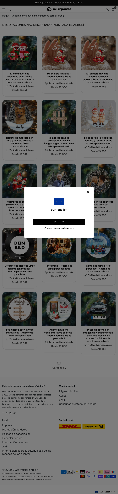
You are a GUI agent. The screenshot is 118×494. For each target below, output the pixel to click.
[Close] (88, 192)
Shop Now (59, 221)
